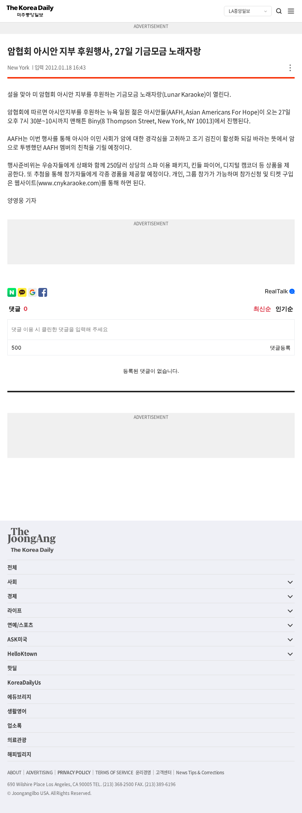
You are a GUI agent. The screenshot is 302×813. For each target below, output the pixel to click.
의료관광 (17, 739)
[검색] (279, 11)
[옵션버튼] (290, 67)
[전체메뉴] (291, 11)
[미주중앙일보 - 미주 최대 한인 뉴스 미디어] (30, 11)
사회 (12, 581)
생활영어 (17, 711)
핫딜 (12, 667)
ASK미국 (17, 639)
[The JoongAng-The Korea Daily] (31, 540)
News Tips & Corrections (200, 772)
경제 (12, 596)
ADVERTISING (39, 772)
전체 (12, 567)
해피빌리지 (19, 754)
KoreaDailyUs (24, 682)
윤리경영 (143, 772)
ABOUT (14, 772)
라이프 (14, 610)
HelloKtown (22, 653)
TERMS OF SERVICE (114, 772)
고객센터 (163, 772)
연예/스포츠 (20, 624)
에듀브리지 (19, 696)
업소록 (14, 725)
